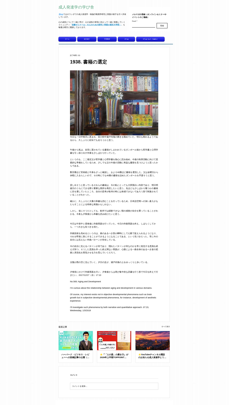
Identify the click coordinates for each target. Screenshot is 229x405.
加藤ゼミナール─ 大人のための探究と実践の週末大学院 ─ (96, 25)
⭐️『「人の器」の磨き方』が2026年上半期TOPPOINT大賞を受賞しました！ (114, 356)
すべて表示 (165, 327)
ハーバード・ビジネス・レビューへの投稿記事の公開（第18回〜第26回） (75, 356)
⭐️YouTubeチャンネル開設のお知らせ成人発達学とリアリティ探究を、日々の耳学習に (152, 356)
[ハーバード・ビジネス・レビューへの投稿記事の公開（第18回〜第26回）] (76, 340)
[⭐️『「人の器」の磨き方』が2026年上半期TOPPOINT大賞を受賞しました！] (114, 340)
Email (134, 21)
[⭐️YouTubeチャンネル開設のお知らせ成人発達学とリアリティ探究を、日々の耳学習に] (152, 340)
